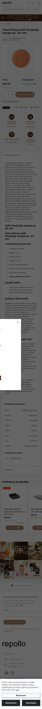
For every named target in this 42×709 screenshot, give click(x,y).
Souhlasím (31, 703)
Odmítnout (10, 703)
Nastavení (21, 695)
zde (17, 690)
